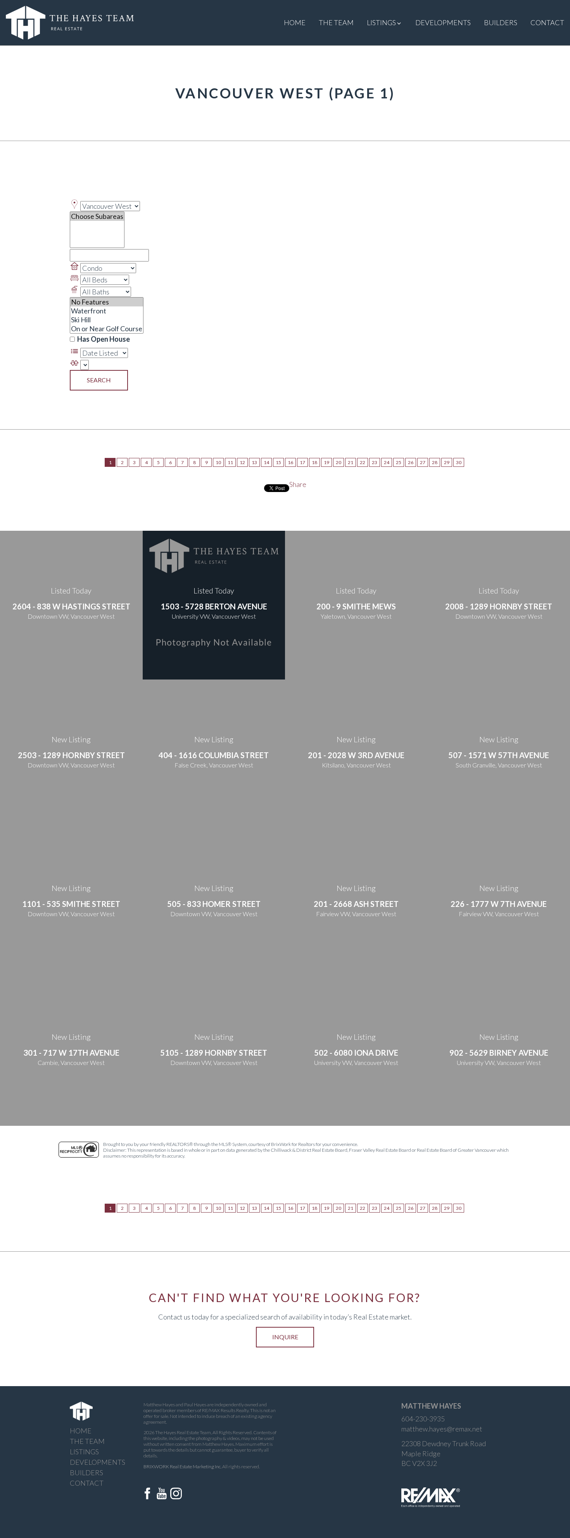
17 (302, 462)
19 (326, 462)
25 (398, 462)
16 (290, 462)
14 (266, 462)
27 (422, 462)
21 (350, 462)
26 (410, 462)
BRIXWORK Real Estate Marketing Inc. (182, 1466)
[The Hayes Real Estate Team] (70, 21)
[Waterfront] (106, 310)
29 (446, 462)
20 (338, 462)
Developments (443, 22)
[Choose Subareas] (97, 216)
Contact (547, 22)
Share (297, 484)
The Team (336, 22)
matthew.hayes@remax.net (441, 1428)
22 (362, 462)
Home (295, 22)
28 (434, 462)
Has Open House (103, 339)
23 (374, 462)
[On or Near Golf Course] (106, 328)
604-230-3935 (423, 1418)
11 (230, 462)
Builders (500, 22)
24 (386, 462)
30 (458, 462)
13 (254, 462)
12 (242, 462)
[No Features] (106, 302)
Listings (84, 1451)
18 (314, 462)
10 (218, 462)
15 (278, 462)
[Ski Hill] (106, 319)
